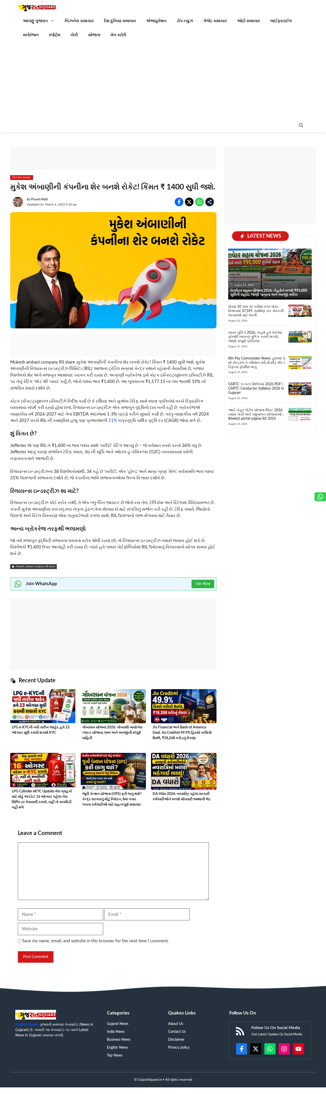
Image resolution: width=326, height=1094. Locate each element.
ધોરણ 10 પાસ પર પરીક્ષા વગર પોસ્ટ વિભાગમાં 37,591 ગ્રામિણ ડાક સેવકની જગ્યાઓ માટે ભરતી (256, 311)
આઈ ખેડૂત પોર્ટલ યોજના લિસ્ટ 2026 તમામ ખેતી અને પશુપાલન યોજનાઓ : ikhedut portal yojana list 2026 (256, 414)
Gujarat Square (27, 1024)
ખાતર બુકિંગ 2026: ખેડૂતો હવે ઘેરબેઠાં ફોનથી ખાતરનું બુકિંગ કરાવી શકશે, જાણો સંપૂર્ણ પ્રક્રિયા (255, 337)
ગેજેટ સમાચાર (215, 21)
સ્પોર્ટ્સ (54, 35)
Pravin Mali (39, 199)
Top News (115, 1055)
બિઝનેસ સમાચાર (79, 21)
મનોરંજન (31, 35)
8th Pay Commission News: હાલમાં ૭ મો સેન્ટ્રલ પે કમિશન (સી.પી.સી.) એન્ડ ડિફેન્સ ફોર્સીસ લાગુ (256, 362)
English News (117, 1047)
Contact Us (177, 1032)
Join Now (202, 584)
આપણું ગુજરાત (35, 21)
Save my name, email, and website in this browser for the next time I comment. (95, 941)
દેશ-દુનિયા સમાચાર (120, 21)
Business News (118, 1039)
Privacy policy (178, 1047)
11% (112, 420)
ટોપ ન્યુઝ (185, 21)
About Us (175, 1024)
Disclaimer (176, 1039)
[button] (301, 126)
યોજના (94, 35)
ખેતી (74, 35)
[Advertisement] (163, 80)
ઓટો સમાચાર (248, 21)
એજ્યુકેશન (156, 21)
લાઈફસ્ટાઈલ (281, 21)
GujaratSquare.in (150, 1080)
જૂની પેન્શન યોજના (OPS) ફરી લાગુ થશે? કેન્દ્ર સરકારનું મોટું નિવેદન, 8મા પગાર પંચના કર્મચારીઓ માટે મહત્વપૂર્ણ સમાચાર (112, 799)
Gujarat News (117, 1024)
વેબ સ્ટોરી (118, 35)
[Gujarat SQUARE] (37, 7)
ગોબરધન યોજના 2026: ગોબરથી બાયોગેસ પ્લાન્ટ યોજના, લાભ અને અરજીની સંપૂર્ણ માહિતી (112, 733)
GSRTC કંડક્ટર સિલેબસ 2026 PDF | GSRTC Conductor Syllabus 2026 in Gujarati (256, 388)
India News (116, 1032)
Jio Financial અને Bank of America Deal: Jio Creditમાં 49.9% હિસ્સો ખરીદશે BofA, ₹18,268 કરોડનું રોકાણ (182, 733)
